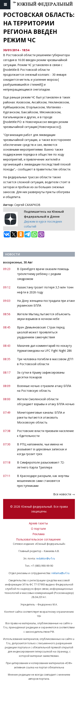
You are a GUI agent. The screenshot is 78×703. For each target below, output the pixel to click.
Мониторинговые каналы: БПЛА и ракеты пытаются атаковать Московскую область (41, 417)
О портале (38, 529)
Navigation (5, 4)
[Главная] (45, 4)
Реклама (38, 534)
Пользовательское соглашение (38, 539)
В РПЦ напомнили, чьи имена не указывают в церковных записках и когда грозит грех (42, 449)
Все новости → (64, 494)
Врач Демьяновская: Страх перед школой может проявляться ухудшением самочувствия (40, 332)
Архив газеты (38, 523)
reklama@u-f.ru (60, 573)
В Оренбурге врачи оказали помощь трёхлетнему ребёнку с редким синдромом (43, 274)
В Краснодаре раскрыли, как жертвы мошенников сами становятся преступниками (43, 481)
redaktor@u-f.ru (45, 558)
